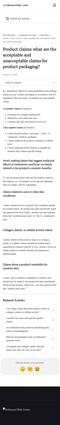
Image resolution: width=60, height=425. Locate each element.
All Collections (9, 35)
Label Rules (44, 35)
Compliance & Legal (27, 35)
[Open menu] (54, 5)
